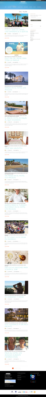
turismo (22, 295)
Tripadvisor (11, 116)
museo (27, 173)
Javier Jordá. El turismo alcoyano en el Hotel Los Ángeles (16, 207)
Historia (10, 203)
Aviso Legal (27, 395)
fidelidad (10, 351)
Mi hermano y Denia (14, 297)
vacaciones (17, 116)
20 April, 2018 (9, 33)
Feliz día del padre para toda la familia (15, 59)
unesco (14, 116)
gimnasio (21, 115)
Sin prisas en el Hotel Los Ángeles (15, 177)
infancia (22, 173)
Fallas (10, 56)
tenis (8, 116)
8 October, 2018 (18, 375)
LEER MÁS (16, 20)
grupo (13, 351)
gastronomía (13, 56)
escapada (7, 56)
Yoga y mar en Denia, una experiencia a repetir (16, 31)
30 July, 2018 (31, 40)
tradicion (18, 203)
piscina (26, 115)
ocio (16, 351)
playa (18, 56)
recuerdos (14, 203)
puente (20, 56)
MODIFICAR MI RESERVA (39, 0)
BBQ (30, 37)
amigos (6, 351)
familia (14, 115)
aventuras (6, 295)
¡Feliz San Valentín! (13, 148)
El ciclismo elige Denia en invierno (15, 238)
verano (25, 295)
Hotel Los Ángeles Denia (15, 33)
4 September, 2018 (19, 379)
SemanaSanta (20, 86)
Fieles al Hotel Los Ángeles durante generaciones (13, 355)
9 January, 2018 (9, 241)
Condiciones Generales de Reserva (21, 395)
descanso (11, 115)
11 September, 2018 (19, 377)
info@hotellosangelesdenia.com (12, 0)
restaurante (21, 351)
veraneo (24, 203)
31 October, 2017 (10, 328)
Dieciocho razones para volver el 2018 (16, 268)
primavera (16, 86)
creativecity (6, 115)
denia (5, 56)
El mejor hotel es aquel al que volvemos (16, 119)
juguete (24, 173)
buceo (9, 295)
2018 (5, 173)
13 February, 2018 (10, 150)
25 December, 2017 (10, 271)
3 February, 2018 (9, 179)
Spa (6, 116)
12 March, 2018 (9, 62)
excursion (12, 173)
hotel (16, 56)
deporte (13, 295)
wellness (6, 146)
